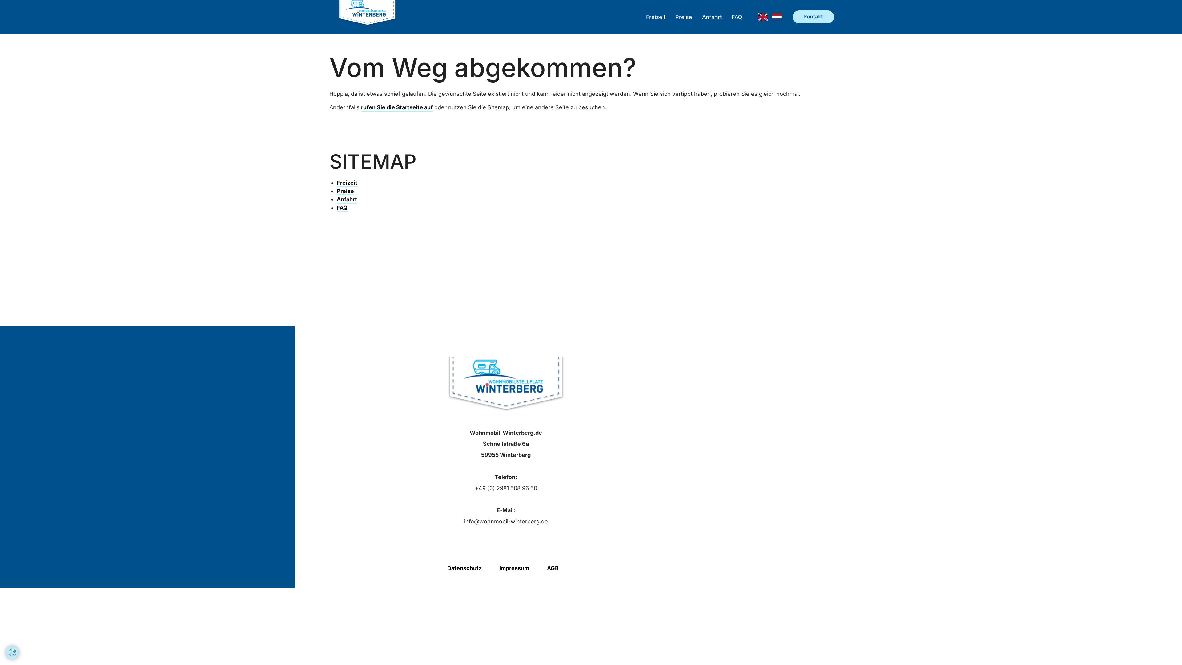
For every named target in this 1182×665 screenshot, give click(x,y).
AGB (553, 568)
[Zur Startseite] (367, 17)
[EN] (763, 17)
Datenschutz (464, 568)
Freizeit (655, 17)
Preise (683, 17)
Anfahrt (712, 17)
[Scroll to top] (12, 634)
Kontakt (813, 17)
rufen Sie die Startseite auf (397, 107)
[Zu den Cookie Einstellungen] (12, 653)
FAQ (737, 17)
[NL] (776, 17)
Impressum (514, 568)
